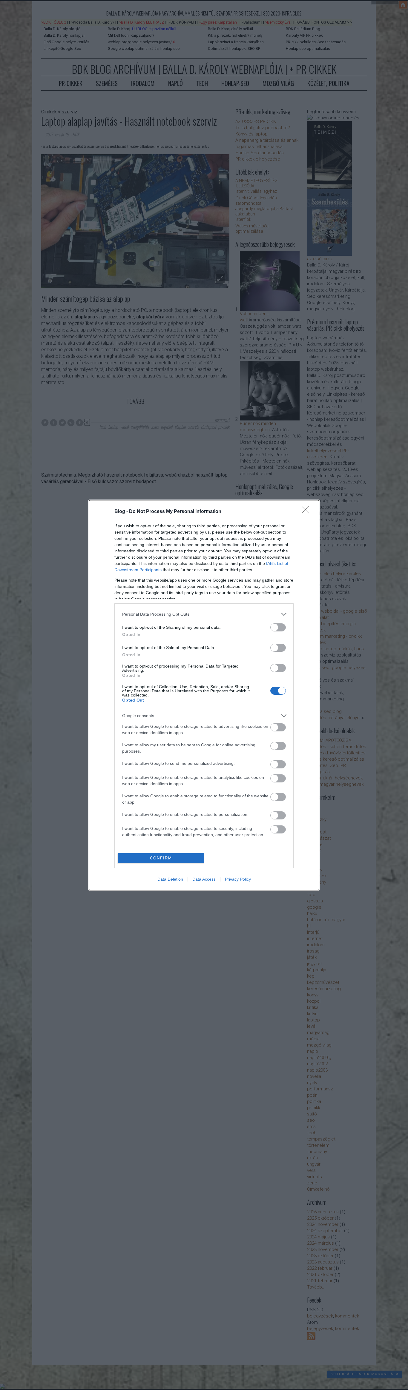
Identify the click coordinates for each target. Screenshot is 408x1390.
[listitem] (204, 614)
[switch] (278, 627)
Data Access (204, 879)
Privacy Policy (238, 879)
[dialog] (204, 695)
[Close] (307, 511)
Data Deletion (170, 879)
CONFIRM (161, 858)
